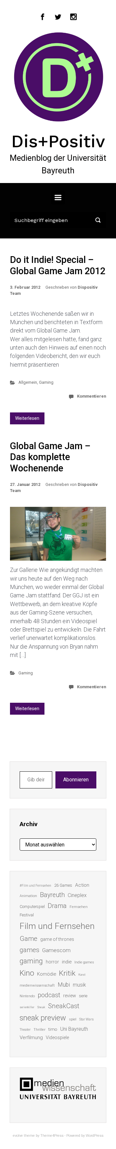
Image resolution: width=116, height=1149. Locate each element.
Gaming (46, 382)
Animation (28, 896)
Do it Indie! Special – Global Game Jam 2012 (57, 265)
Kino (27, 973)
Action (82, 885)
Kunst (81, 974)
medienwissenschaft (37, 985)
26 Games (63, 885)
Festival (27, 914)
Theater (25, 1029)
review (69, 995)
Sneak (41, 1007)
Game (28, 938)
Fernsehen (79, 906)
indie (67, 962)
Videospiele (57, 1037)
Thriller (39, 1030)
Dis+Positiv (58, 141)
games (29, 950)
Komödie (46, 974)
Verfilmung (31, 1037)
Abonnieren (76, 780)
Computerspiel (32, 906)
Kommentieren (91, 396)
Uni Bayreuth (74, 1029)
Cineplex (77, 895)
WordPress (94, 1136)
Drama (57, 906)
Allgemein (27, 382)
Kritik (67, 973)
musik (79, 985)
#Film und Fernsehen (35, 885)
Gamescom (56, 950)
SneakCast (63, 1006)
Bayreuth (52, 895)
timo (52, 1029)
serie (83, 995)
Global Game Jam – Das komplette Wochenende (50, 457)
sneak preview (43, 1017)
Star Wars (86, 1019)
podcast (49, 995)
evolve (18, 1136)
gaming (31, 961)
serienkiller (27, 1007)
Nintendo (27, 996)
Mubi (64, 984)
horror (52, 961)
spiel (72, 1019)
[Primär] (58, 197)
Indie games (84, 962)
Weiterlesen (27, 418)
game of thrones (57, 939)
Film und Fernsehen (57, 926)
